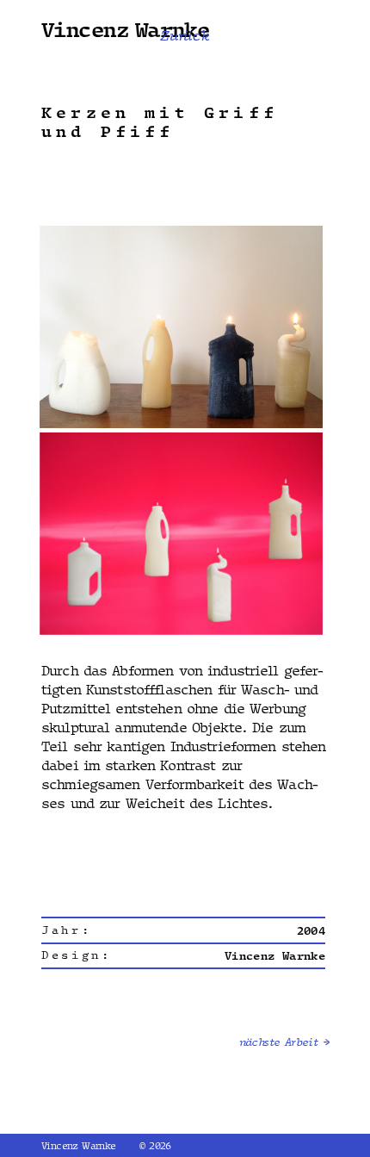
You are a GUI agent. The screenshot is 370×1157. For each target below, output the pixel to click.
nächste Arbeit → (284, 1042)
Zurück (184, 36)
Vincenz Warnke (125, 28)
